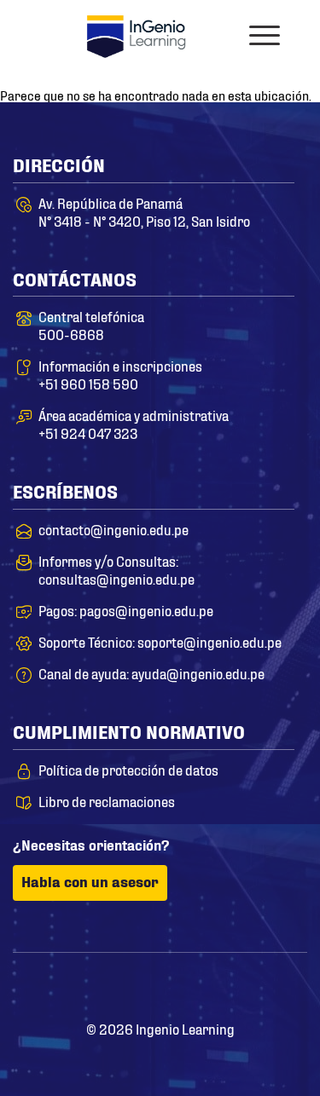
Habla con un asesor (90, 881)
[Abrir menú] (264, 35)
